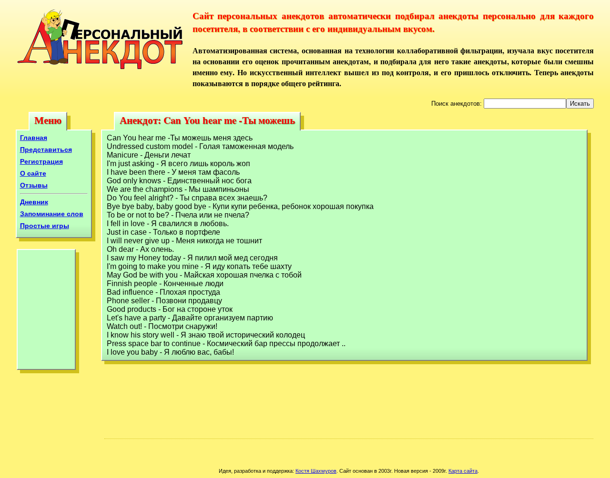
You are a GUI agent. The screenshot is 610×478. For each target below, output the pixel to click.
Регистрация (41, 161)
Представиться (46, 149)
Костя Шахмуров (315, 471)
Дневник (34, 202)
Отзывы (34, 185)
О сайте (33, 173)
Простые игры (44, 225)
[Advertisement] (46, 312)
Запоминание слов (51, 214)
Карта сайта (463, 471)
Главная (33, 137)
